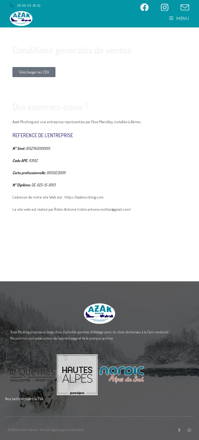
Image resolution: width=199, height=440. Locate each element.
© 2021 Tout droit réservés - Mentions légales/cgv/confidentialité (45, 430)
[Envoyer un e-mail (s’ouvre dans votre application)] (184, 7)
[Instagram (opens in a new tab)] (169, 7)
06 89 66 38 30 (29, 5)
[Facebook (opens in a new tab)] (148, 7)
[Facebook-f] (179, 430)
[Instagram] (189, 430)
